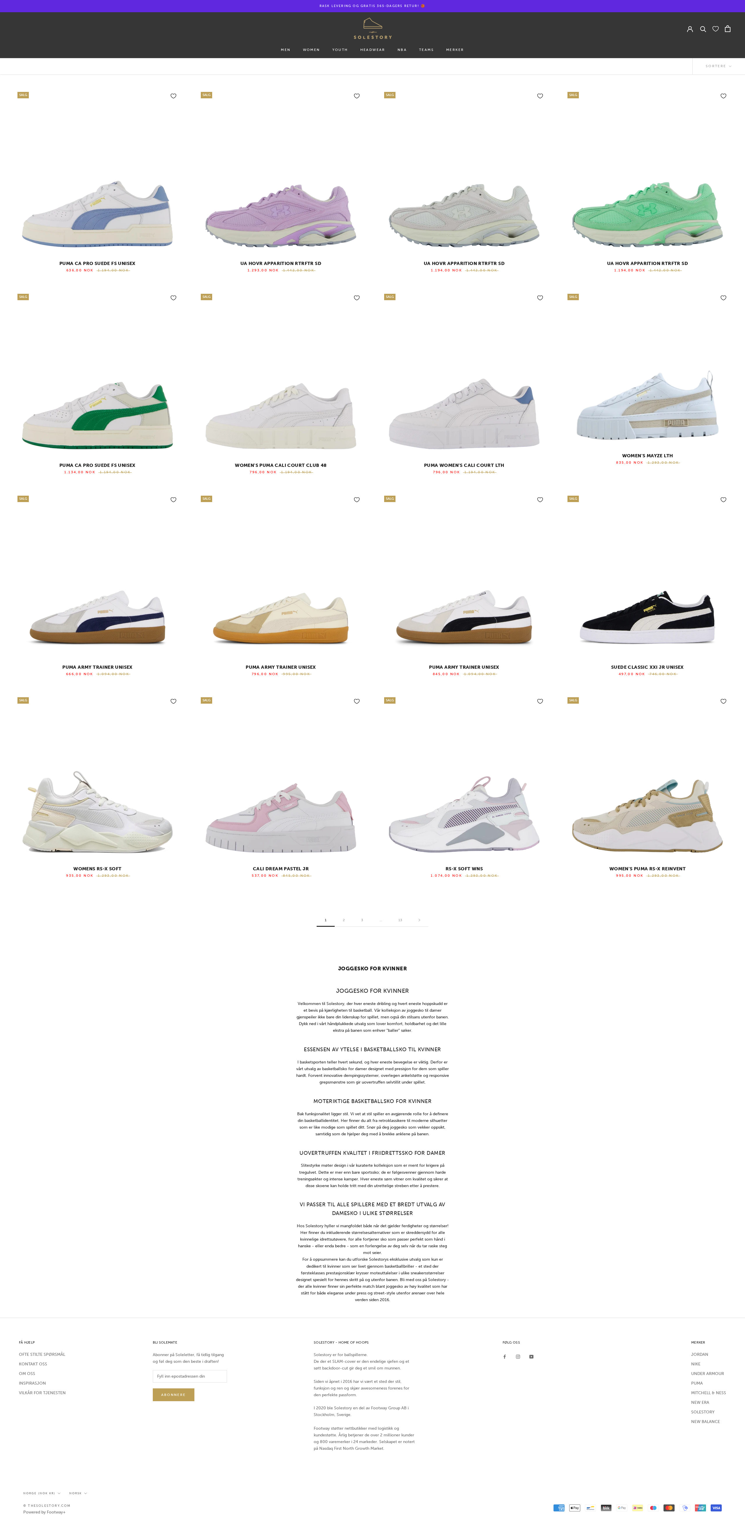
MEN (285, 50)
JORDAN (699, 1354)
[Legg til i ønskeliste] (173, 96)
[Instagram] (518, 1356)
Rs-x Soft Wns (464, 868)
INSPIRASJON (32, 1383)
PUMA (697, 1383)
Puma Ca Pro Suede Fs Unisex (97, 263)
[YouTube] (531, 1356)
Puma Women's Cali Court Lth (464, 465)
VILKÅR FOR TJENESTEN (42, 1392)
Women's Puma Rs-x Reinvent (647, 868)
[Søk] (703, 29)
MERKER (455, 50)
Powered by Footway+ (44, 1512)
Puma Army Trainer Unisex (97, 667)
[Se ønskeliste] (715, 28)
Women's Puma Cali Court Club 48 (281, 465)
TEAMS (426, 50)
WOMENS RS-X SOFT (97, 868)
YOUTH (340, 50)
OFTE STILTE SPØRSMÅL (42, 1354)
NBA (402, 50)
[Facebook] (505, 1356)
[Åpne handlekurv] (727, 28)
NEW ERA (700, 1402)
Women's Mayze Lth (647, 455)
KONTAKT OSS (33, 1364)
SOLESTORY (702, 1412)
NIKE (695, 1364)
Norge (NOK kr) (39, 1493)
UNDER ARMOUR (707, 1373)
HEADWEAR (372, 50)
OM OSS (27, 1373)
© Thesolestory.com (47, 1506)
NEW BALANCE (705, 1421)
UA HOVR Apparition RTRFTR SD (280, 263)
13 (400, 920)
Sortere (717, 66)
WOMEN (311, 50)
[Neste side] (419, 920)
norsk (75, 1493)
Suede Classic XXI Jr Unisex (647, 667)
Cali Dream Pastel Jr (281, 868)
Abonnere (173, 1395)
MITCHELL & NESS (708, 1392)
